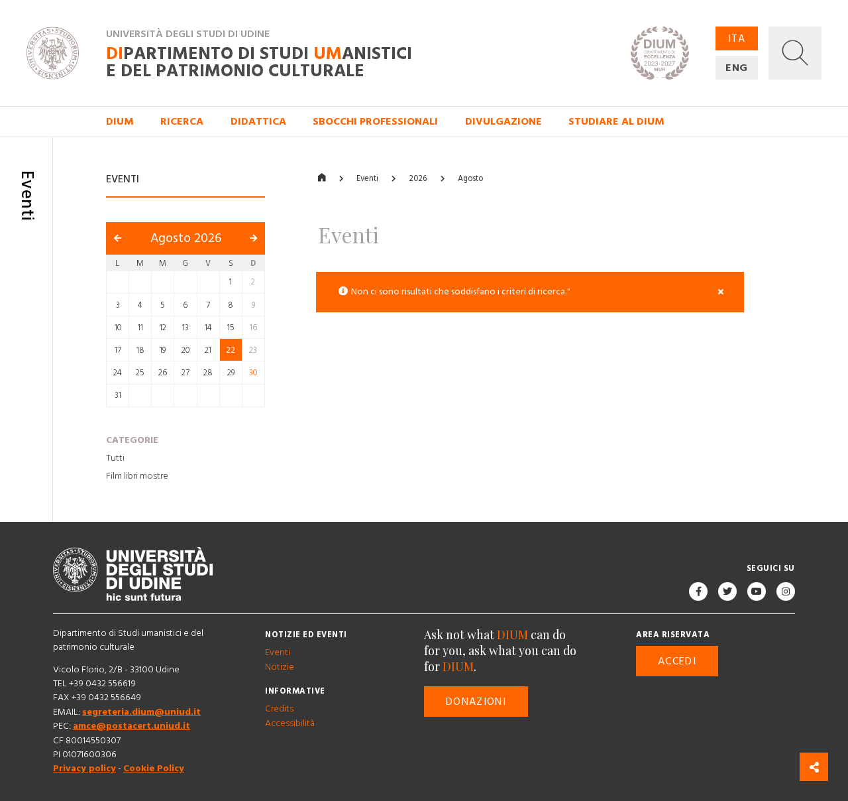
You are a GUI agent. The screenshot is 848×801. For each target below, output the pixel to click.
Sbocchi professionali (375, 121)
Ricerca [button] (181, 121)
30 (253, 373)
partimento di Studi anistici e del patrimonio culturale (259, 63)
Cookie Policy (153, 769)
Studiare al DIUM (616, 121)
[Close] (720, 292)
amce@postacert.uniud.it (131, 726)
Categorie (132, 440)
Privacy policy (84, 769)
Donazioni (476, 701)
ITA (736, 38)
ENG (737, 67)
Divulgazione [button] (503, 121)
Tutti (115, 458)
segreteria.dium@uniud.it (141, 712)
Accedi (677, 661)
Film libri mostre (137, 476)
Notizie (279, 667)
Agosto (470, 178)
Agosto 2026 (185, 239)
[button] (795, 53)
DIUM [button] (120, 121)
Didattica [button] (258, 121)
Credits (279, 709)
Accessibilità (290, 723)
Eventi (367, 178)
